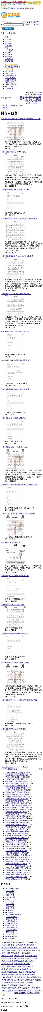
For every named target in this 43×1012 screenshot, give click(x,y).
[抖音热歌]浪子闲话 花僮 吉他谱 (12, 605)
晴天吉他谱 (21, 977)
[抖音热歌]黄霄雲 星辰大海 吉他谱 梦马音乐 (17, 256)
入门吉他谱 (10, 891)
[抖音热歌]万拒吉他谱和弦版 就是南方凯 (16, 360)
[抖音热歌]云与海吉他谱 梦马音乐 (13, 152)
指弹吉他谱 (9, 73)
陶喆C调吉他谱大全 (8, 969)
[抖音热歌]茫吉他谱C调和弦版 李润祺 (14, 634)
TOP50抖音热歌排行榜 (9, 769)
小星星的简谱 (35, 988)
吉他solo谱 (10, 906)
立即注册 (36, 24)
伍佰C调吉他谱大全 (8, 977)
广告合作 (37, 991)
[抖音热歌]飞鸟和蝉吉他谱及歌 (16, 855)
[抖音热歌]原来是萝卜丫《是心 (16, 814)
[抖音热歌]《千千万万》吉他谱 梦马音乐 (16, 294)
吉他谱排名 (9, 59)
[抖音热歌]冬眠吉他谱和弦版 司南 (13, 418)
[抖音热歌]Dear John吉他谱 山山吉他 (14, 447)
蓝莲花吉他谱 (19, 961)
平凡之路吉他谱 (7, 961)
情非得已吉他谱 (7, 958)
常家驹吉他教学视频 (33, 2)
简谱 (7, 899)
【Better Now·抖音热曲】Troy (15, 872)
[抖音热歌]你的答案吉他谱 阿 (16, 801)
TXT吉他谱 (9, 86)
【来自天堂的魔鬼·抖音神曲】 (16, 848)
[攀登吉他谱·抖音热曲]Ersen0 (15, 875)
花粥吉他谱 (10, 908)
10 (9, 767)
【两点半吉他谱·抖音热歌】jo (16, 788)
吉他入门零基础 (28, 4)
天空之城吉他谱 (31, 942)
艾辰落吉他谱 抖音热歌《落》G (16, 796)
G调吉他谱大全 (10, 84)
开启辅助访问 (6, 8)
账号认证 (31, 8)
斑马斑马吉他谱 (7, 948)
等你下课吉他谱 (16, 945)
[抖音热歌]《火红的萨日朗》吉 (16, 775)
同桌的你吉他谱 (16, 950)
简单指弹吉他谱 (7, 980)
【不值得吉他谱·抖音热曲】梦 (16, 844)
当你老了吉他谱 (7, 964)
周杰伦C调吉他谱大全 (25, 966)
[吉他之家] (10, 17)
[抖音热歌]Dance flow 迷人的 (15, 879)
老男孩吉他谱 (32, 948)
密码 (2, 24)
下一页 (25, 767)
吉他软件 (8, 54)
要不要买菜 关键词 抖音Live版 (16, 835)
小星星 (39, 92)
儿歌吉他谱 (9, 71)
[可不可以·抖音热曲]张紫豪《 (16, 866)
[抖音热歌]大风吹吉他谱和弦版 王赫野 (15, 189)
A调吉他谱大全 (11, 928)
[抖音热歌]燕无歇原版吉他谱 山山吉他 (15, 662)
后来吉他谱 (29, 961)
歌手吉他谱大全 (12, 936)
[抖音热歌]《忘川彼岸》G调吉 (16, 877)
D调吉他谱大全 (10, 78)
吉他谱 (7, 41)
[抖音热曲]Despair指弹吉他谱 (16, 812)
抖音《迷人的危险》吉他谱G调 (16, 818)
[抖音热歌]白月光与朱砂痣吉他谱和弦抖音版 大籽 (19, 485)
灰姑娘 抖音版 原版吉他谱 (14, 840)
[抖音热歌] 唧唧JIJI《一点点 (15, 777)
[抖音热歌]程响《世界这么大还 (16, 803)
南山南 (27, 94)
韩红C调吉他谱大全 (24, 969)
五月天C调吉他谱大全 (27, 972)
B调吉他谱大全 (11, 930)
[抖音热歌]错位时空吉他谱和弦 (16, 809)
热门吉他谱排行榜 (11, 65)
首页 (6, 37)
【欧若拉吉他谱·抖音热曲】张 (16, 786)
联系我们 (30, 991)
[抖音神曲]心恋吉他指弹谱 (10, 542)
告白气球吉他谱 (31, 956)
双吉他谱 (9, 912)
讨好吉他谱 (37, 99)
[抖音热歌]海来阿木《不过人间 (16, 868)
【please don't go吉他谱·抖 (14, 833)
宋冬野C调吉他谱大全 (22, 964)
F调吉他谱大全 (10, 82)
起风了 (29, 99)
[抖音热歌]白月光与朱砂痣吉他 (16, 807)
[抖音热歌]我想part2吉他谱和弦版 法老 (15, 331)
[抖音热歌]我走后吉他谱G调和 (16, 851)
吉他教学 (8, 43)
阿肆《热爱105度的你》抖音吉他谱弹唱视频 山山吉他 (20, 119)
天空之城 (33, 92)
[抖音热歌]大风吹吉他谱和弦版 (16, 820)
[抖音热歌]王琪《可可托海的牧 (16, 799)
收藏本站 (21, 8)
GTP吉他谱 (9, 88)
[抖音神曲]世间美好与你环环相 (16, 831)
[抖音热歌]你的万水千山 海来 (16, 827)
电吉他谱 (9, 910)
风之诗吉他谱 (19, 956)
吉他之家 (4, 105)
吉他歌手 (8, 52)
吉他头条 (8, 39)
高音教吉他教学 (7, 4)
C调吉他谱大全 (10, 75)
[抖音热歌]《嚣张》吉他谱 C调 (16, 862)
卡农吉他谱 (5, 950)
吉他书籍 (8, 46)
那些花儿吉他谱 (31, 958)
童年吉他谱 (5, 953)
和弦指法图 (9, 61)
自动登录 (29, 22)
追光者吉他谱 (28, 945)
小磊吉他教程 (18, 4)
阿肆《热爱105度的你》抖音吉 (16, 781)
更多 (40, 769)
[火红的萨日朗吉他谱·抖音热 (15, 822)
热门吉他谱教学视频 (12, 67)
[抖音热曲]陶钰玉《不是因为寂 (16, 857)
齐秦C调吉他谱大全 (33, 977)
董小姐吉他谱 (19, 958)
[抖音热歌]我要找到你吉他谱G (16, 825)
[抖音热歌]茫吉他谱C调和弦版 (16, 779)
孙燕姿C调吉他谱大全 (9, 972)
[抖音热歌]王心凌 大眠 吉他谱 (16, 794)
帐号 (2, 22)
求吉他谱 (4, 107)
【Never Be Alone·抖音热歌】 (15, 829)
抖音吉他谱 (9, 69)
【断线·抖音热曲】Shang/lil (15, 773)
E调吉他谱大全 (10, 80)
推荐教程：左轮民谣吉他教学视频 (13, 2)
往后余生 (34, 103)
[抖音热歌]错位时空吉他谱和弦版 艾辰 (15, 389)
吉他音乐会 (9, 50)
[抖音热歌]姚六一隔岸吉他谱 (16, 842)
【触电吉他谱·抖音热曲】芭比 (16, 790)
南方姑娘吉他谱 (20, 948)
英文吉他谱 (10, 938)
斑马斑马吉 (35, 94)
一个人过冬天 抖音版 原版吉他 (16, 859)
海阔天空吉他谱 (7, 956)
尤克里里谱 (10, 901)
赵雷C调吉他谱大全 (8, 966)
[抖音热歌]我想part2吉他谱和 (15, 846)
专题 (6, 48)
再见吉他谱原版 (31, 101)
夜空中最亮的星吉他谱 (31, 950)
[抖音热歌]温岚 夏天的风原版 (16, 816)
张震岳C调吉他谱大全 (9, 974)
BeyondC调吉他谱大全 (27, 974)
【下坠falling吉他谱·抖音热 (15, 853)
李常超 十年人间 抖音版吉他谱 (16, 805)
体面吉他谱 (5, 945)
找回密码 (36, 22)
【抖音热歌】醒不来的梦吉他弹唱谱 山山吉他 (18, 513)
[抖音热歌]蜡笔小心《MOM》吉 (17, 783)
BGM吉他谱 (10, 897)
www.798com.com (20, 991)
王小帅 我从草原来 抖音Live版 (16, 870)
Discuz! (11, 1002)
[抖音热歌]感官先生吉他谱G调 (16, 838)
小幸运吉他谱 (25, 953)
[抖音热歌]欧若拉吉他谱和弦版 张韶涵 (15, 576)
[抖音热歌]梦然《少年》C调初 (16, 792)
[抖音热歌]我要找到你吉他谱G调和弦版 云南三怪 (19, 700)
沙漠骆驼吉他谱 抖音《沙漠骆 (16, 864)
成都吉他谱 (20, 942)
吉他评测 (8, 56)
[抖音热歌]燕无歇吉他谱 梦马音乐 (13, 729)
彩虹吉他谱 (15, 953)
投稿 (26, 8)
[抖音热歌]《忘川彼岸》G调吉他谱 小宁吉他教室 (19, 218)
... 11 (11, 767)
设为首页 (14, 8)
